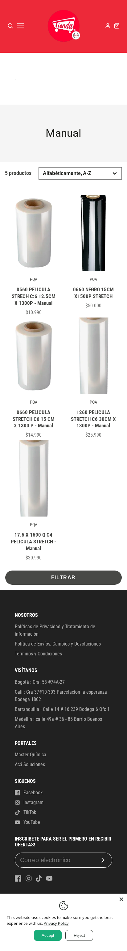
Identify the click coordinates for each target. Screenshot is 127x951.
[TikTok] (38, 878)
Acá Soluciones (30, 764)
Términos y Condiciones (38, 654)
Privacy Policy (56, 923)
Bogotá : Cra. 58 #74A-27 (40, 682)
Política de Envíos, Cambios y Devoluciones (58, 644)
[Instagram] (28, 878)
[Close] (121, 899)
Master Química (30, 755)
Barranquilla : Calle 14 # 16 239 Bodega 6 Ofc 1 (62, 709)
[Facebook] (18, 878)
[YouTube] (49, 878)
